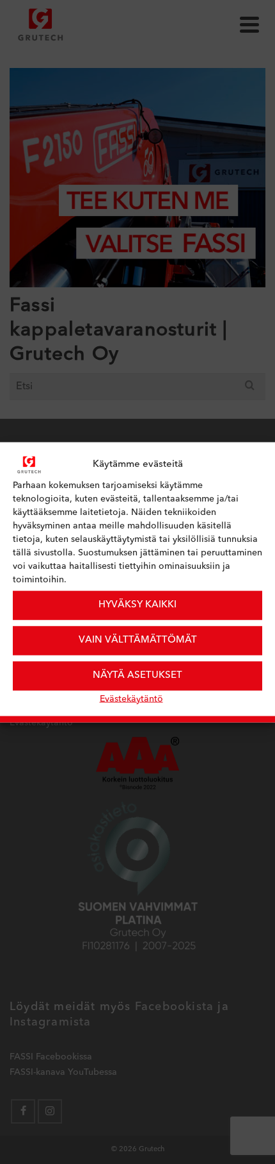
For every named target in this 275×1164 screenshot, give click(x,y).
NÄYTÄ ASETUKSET (137, 675)
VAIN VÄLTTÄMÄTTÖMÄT (138, 640)
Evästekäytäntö (131, 698)
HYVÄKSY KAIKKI (137, 605)
